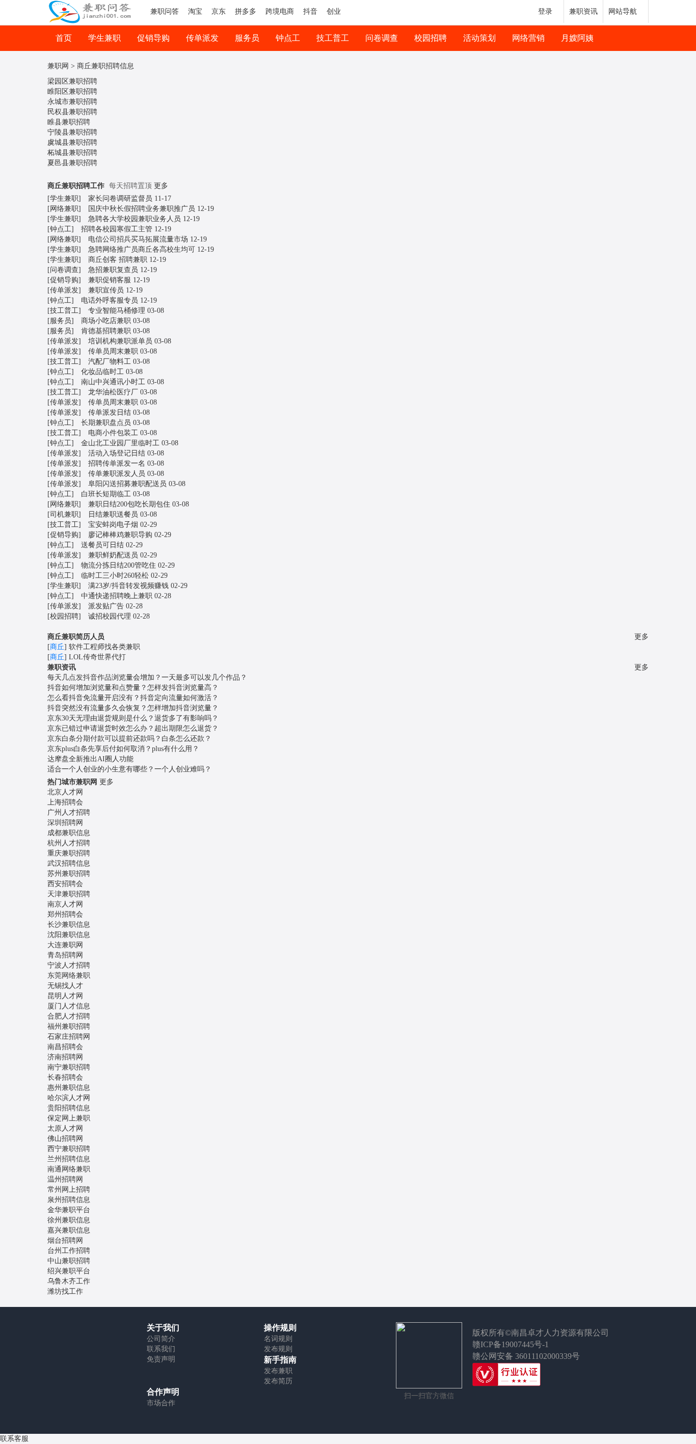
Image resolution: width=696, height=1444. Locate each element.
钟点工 (288, 38)
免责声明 (161, 1359)
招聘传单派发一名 (116, 463)
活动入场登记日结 (116, 453)
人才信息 (68, 1006)
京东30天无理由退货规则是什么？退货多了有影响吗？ (133, 718)
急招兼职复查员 (113, 270)
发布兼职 (278, 1371)
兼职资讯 (583, 11)
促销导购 (153, 38)
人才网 (65, 792)
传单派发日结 (109, 412)
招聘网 (65, 822)
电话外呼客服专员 (109, 300)
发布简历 (278, 1381)
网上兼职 (68, 1118)
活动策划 (479, 38)
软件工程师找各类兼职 (104, 647)
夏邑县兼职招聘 (72, 163)
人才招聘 (68, 812)
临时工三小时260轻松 (115, 575)
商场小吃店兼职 (106, 321)
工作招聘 (68, 1250)
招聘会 (65, 802)
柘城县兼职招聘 (72, 152)
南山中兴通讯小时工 (113, 382)
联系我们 (161, 1349)
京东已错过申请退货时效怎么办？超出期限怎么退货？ (133, 728)
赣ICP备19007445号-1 (510, 1344)
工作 (68, 1281)
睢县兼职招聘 (68, 122)
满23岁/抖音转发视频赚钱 (128, 586)
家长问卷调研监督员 (120, 198)
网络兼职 (64, 208)
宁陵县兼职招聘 (72, 132)
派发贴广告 (106, 606)
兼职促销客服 (109, 280)
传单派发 (202, 38)
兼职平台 (68, 1210)
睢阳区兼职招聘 (72, 91)
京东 (218, 11)
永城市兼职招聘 (72, 101)
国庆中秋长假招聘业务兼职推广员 (141, 208)
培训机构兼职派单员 (120, 341)
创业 (334, 11)
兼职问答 (164, 11)
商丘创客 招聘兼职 (117, 259)
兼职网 (58, 66)
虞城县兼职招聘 (72, 142)
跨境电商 (279, 11)
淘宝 (195, 11)
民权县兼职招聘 (72, 112)
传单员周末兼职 (113, 351)
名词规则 (278, 1339)
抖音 (310, 11)
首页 (64, 38)
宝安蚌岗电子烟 (113, 524)
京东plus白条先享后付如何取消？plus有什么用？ (123, 749)
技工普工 (332, 38)
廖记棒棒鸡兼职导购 (120, 535)
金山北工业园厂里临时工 (120, 443)
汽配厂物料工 (109, 361)
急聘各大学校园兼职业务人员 (134, 219)
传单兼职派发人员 (116, 473)
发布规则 (278, 1349)
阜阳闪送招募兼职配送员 (127, 484)
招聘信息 (68, 863)
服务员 (247, 38)
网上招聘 (68, 1189)
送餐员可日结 (102, 545)
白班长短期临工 (106, 494)
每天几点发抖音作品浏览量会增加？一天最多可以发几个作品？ (147, 677)
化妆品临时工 (102, 372)
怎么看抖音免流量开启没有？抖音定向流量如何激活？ (133, 698)
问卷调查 (381, 38)
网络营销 (528, 38)
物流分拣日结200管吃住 (118, 565)
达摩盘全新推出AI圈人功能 (90, 759)
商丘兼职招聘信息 (105, 66)
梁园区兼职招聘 (72, 81)
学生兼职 (104, 38)
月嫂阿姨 (577, 38)
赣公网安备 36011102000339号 (526, 1356)
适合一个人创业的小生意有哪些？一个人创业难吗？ (129, 769)
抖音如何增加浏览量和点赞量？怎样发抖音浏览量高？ (133, 687)
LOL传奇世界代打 (97, 657)
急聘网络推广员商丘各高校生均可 (141, 249)
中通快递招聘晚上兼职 (116, 596)
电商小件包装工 (113, 433)
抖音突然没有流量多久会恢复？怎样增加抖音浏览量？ (133, 708)
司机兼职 (64, 514)
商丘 (57, 647)
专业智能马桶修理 (116, 310)
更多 (161, 186)
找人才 (65, 986)
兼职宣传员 (106, 290)
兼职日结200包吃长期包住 (129, 504)
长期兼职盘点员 (106, 422)
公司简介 (161, 1339)
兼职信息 (68, 833)
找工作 (65, 1291)
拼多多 (245, 11)
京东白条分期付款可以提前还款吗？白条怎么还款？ (129, 738)
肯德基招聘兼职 (106, 331)
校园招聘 (430, 38)
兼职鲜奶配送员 (113, 555)
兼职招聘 (68, 853)
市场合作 (161, 1403)
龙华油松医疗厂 (113, 392)
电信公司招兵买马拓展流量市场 (138, 239)
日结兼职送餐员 (113, 514)
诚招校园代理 (109, 616)
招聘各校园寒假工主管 (116, 229)
